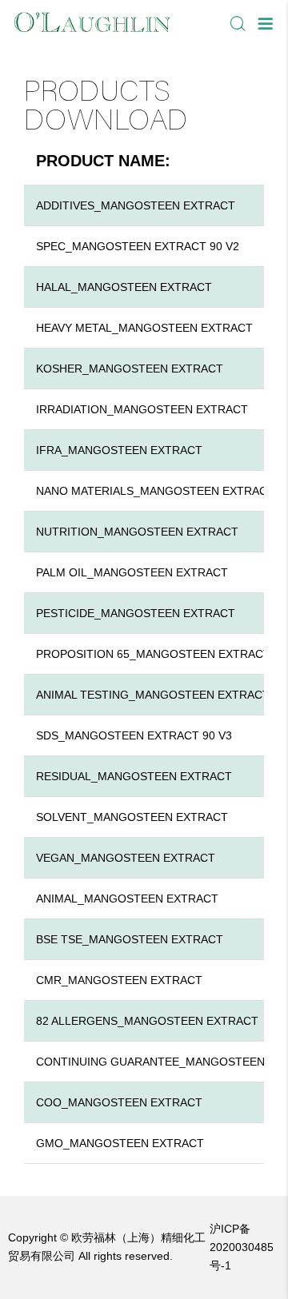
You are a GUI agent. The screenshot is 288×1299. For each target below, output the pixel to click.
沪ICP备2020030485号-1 (242, 1247)
